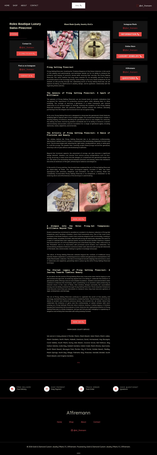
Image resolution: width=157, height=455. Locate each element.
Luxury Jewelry (129, 56)
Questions (128, 78)
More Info (77, 219)
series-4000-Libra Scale (62, 45)
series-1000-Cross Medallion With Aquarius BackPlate (94, 45)
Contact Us (26, 75)
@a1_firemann (27, 47)
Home (7, 5)
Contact (34, 5)
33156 (78, 362)
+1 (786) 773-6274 (26, 53)
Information (129, 34)
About (24, 5)
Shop (15, 5)
